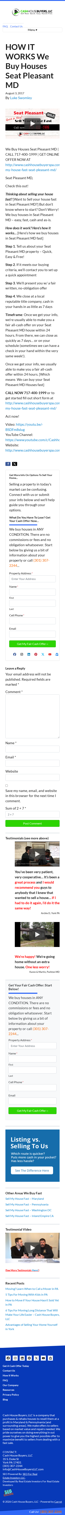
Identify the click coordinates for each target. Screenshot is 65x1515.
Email (12, 628)
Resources (8, 1389)
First (11, 597)
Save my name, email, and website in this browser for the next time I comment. (31, 796)
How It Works (11, 1375)
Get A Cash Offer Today (16, 1366)
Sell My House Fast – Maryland (24, 1198)
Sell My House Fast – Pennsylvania (26, 1204)
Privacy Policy (11, 1394)
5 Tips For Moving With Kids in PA (26, 1294)
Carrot (58, 1501)
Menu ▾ (32, 29)
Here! (35, 1270)
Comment (14, 692)
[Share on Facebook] (7, 464)
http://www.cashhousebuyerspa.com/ (33, 450)
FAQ (5, 26)
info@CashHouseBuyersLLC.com (23, 1469)
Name (13, 586)
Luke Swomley (21, 98)
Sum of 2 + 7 (15, 808)
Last (11, 609)
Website (11, 771)
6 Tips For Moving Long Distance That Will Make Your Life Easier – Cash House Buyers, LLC (32, 1315)
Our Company (10, 1385)
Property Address (21, 573)
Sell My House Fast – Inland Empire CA (29, 1215)
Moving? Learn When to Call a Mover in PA (31, 1288)
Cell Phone (16, 615)
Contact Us (16, 26)
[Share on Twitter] (14, 464)
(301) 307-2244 (12, 1465)
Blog (5, 1399)
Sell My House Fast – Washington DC (28, 1210)
